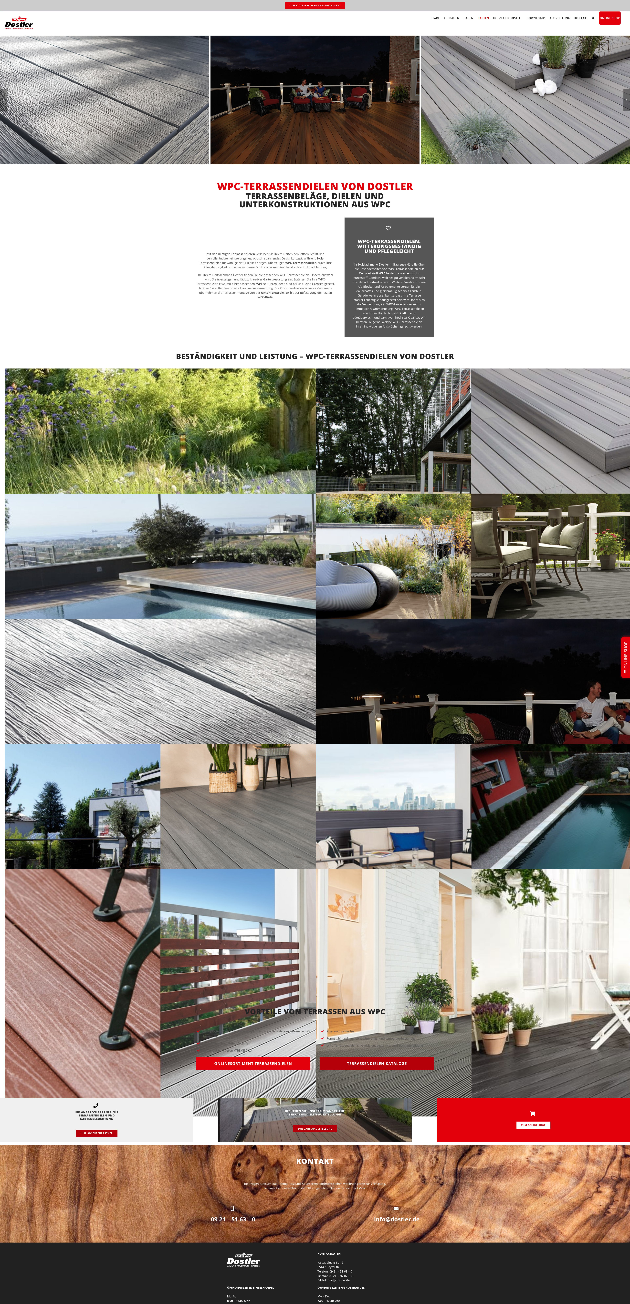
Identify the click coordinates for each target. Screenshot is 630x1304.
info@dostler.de (397, 1219)
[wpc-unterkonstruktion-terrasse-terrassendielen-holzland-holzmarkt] (104, 100)
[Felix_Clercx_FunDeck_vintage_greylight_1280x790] (314, 100)
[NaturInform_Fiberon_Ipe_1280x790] (525, 100)
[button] (593, 18)
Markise (261, 284)
